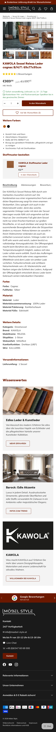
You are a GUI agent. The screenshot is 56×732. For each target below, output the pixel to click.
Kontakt (9, 656)
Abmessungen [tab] (28, 185)
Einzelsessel (31, 16)
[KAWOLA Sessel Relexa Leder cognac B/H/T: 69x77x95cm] (4, 126)
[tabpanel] (28, 280)
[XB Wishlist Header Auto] (46, 8)
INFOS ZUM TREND (18, 511)
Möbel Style (13, 719)
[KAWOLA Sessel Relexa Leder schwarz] (8, 126)
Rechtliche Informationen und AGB (16, 725)
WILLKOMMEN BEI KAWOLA (23, 578)
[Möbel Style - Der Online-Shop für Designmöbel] (20, 8)
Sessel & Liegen (18, 16)
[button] (52, 9)
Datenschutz (21, 723)
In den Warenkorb (37, 103)
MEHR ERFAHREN (18, 443)
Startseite (6, 16)
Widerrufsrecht (8, 723)
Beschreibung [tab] (10, 185)
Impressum (33, 723)
